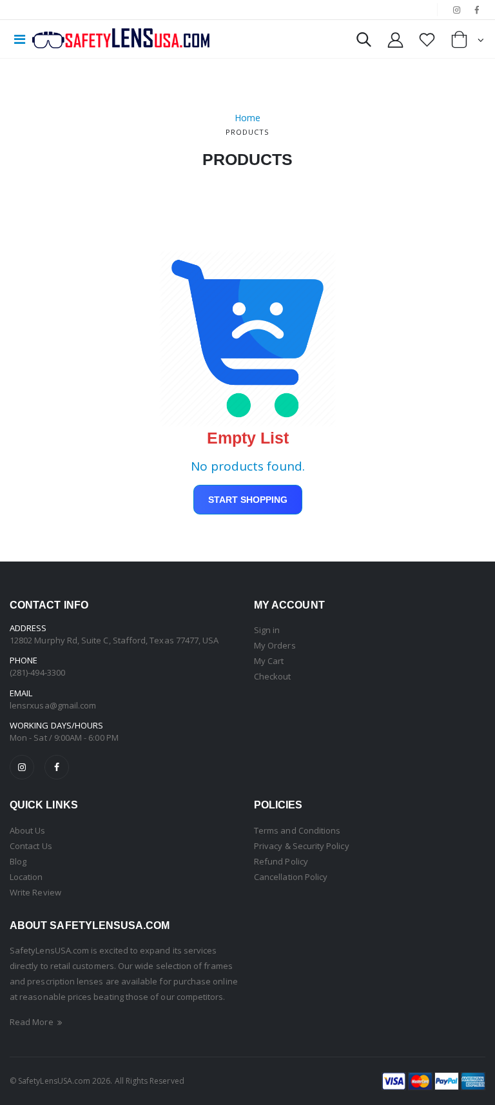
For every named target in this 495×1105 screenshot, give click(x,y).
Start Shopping (247, 499)
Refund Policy (281, 861)
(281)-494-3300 (37, 672)
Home (247, 118)
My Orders (275, 645)
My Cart (269, 661)
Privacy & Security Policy (301, 846)
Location (26, 877)
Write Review (35, 892)
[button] (364, 42)
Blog (18, 861)
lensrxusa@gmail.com (53, 705)
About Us (28, 830)
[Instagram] (22, 767)
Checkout (272, 676)
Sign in (267, 630)
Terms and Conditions (297, 830)
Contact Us (31, 846)
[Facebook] (56, 767)
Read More (32, 1022)
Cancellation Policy (290, 877)
